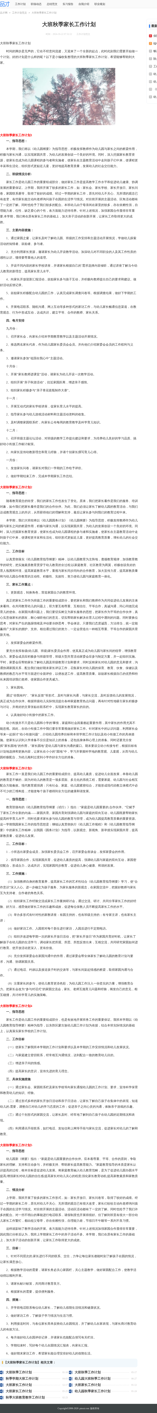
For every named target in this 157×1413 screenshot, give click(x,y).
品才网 (3, 12)
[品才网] (5, 4)
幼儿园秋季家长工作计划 (92, 1391)
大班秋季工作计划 (19, 1372)
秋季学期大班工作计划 (22, 1378)
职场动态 (36, 4)
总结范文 (52, 4)
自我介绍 (83, 4)
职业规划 (99, 4)
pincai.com (84, 1408)
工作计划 (20, 4)
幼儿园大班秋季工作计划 (92, 1378)
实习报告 (68, 4)
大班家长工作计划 (19, 1385)
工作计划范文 (19, 12)
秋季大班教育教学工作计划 (25, 1397)
